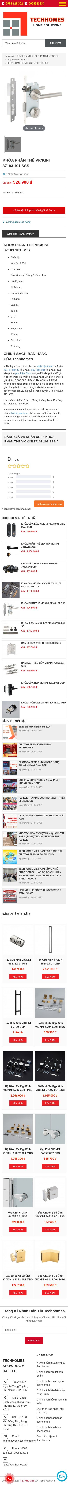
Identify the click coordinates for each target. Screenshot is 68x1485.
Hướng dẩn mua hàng (18, 221)
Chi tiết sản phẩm (20, 233)
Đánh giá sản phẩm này (49, 504)
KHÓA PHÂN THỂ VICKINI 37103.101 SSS (27, 63)
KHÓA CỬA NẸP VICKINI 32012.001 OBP (43, 683)
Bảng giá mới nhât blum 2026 (35, 726)
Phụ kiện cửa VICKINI (17, 59)
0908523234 (36, 3)
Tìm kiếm (55, 43)
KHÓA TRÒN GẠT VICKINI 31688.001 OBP (43, 702)
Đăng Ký (34, 1340)
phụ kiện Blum (23, 373)
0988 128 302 (14, 3)
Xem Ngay (18, 977)
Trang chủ (9, 56)
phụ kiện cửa (38, 369)
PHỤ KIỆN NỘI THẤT (27, 56)
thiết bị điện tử (11, 369)
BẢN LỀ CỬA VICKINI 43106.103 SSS (41, 643)
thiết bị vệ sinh (45, 366)
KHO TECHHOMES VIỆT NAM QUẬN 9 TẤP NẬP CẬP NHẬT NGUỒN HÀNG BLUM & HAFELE (42, 836)
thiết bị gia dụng (19, 413)
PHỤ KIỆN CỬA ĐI (49, 56)
